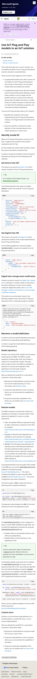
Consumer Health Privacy (24, 674)
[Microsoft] (18, 19)
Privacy (12, 674)
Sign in (34, 19)
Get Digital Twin (23, 237)
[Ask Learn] (31, 40)
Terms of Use (5, 676)
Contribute (4, 674)
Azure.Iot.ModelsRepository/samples (13, 608)
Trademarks (14, 676)
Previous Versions (16, 671)
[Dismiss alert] (34, 2)
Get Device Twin (23, 167)
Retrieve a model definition (10, 63)
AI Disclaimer (5, 671)
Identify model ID (8, 60)
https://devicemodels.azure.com (11, 371)
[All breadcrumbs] (2, 40)
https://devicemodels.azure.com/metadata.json (20, 461)
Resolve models (21, 386)
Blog (24, 671)
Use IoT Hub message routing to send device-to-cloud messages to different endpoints (18, 290)
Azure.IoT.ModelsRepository (10, 472)
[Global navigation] (1, 18)
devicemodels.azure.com (17, 477)
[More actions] (34, 40)
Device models (10, 40)
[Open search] (29, 18)
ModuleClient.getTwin (10, 181)
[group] (18, 213)
